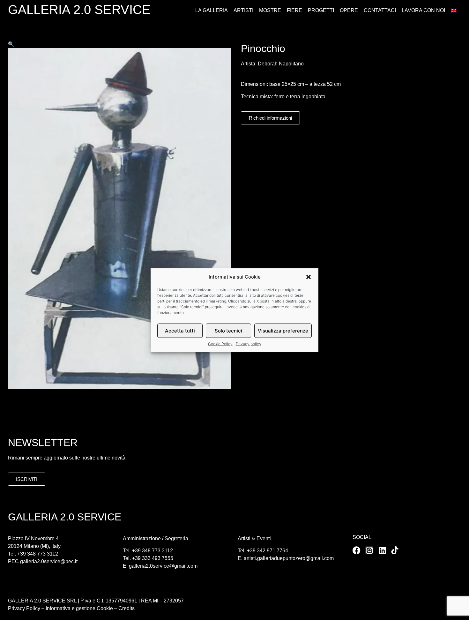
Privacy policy (248, 343)
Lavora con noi (423, 10)
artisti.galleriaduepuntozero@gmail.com (289, 558)
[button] (308, 277)
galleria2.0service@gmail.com (163, 566)
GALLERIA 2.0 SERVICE (79, 10)
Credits (126, 608)
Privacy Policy (24, 608)
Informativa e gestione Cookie (78, 608)
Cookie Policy (220, 343)
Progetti (321, 10)
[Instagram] (369, 550)
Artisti (243, 10)
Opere (349, 10)
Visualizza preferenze (283, 330)
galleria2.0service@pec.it (49, 561)
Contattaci (380, 10)
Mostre (270, 10)
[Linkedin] (382, 550)
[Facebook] (357, 550)
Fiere (294, 10)
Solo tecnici (228, 330)
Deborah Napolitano (281, 63)
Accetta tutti (180, 330)
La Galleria (211, 10)
